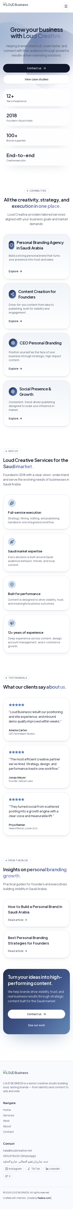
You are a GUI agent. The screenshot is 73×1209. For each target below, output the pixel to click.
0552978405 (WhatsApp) (19, 1156)
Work (6, 1121)
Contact (8, 1132)
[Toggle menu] (66, 6)
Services (8, 1115)
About (7, 1126)
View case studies (36, 79)
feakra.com (44, 1198)
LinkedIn (54, 1168)
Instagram (15, 1168)
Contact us (34, 68)
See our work (36, 1025)
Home (7, 1110)
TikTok (35, 1168)
